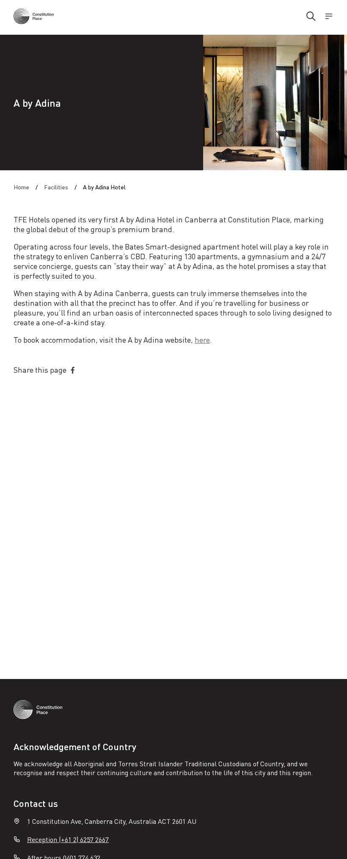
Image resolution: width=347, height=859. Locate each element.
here (202, 339)
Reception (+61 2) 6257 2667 (68, 839)
